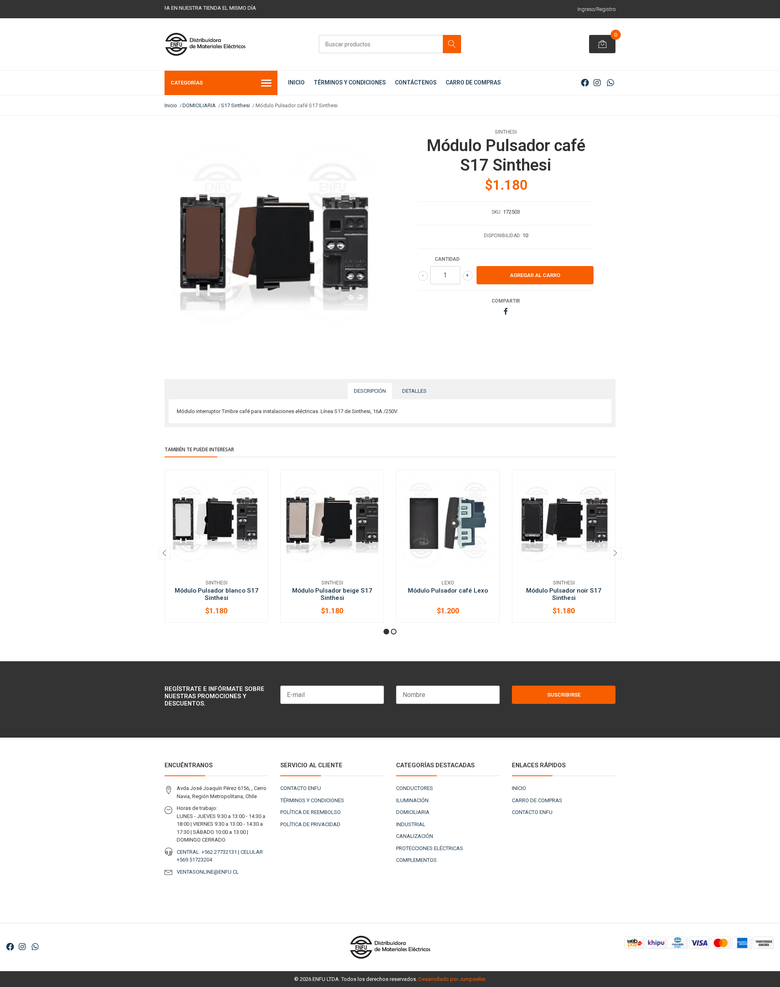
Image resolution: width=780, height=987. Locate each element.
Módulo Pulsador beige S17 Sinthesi (332, 594)
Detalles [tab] (414, 391)
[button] (386, 631)
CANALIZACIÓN (414, 836)
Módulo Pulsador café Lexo (448, 590)
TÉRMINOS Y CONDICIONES (350, 82)
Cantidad (447, 259)
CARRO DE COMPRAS (473, 82)
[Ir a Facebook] (585, 83)
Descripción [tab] (370, 391)
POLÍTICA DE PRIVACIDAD (310, 824)
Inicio (171, 105)
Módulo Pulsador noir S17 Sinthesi (563, 594)
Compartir (506, 301)
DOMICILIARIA (199, 105)
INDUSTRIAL (410, 824)
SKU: (497, 212)
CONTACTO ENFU (300, 788)
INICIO (296, 82)
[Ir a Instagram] (597, 83)
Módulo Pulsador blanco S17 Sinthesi (216, 594)
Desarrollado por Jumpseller (451, 979)
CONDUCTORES (414, 788)
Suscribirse (564, 695)
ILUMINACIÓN (412, 800)
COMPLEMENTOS (416, 860)
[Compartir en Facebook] (506, 312)
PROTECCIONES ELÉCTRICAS (429, 848)
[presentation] (164, 553)
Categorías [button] (187, 83)
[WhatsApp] (610, 83)
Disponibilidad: (502, 235)
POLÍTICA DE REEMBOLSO (310, 812)
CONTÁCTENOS (416, 82)
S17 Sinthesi (235, 105)
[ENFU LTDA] (205, 44)
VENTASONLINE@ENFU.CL (208, 872)
